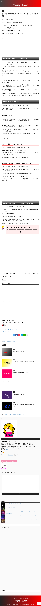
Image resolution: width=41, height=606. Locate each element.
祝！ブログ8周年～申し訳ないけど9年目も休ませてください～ (18, 503)
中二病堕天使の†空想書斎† (20, 6)
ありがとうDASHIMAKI (10, 507)
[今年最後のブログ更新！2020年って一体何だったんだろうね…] (22, 335)
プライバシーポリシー (15, 598)
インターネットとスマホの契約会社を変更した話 (23, 361)
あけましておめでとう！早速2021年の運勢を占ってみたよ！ (15, 414)
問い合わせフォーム (26, 598)
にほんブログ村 (5, 331)
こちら (6, 449)
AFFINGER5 (32, 604)
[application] (20, 439)
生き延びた (13, 341)
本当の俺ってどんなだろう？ (19, 351)
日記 (3, 339)
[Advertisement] (20, 48)
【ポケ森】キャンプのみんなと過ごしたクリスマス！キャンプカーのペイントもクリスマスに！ (22, 412)
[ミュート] (35, 439)
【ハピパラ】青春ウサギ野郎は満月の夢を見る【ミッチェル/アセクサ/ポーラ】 (21, 515)
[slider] (38, 439)
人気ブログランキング (6, 327)
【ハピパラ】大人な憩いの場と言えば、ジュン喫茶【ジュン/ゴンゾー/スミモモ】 (21, 519)
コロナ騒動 (7, 341)
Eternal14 (10, 455)
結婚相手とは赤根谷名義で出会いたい (21, 372)
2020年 (4, 341)
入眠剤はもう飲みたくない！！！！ (20, 394)
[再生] (2, 439)
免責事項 (21, 598)
